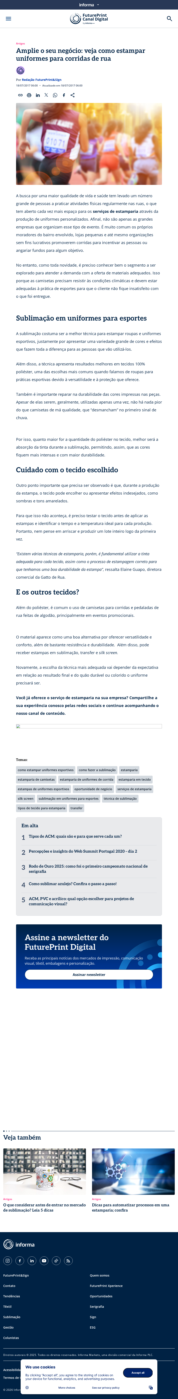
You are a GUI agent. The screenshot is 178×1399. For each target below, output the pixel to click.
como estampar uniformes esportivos (46, 770)
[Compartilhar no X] (46, 95)
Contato (9, 1286)
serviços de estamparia (134, 789)
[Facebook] (19, 1260)
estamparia (129, 770)
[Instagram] (7, 1260)
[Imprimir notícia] (29, 95)
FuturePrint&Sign (16, 1275)
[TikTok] (56, 1260)
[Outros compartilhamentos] (72, 95)
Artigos (20, 43)
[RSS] (68, 1260)
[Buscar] (169, 18)
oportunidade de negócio (93, 789)
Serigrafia (97, 1307)
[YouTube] (44, 1260)
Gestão (8, 1327)
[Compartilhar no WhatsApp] (55, 95)
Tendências (11, 1296)
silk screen (25, 798)
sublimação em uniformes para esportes (69, 798)
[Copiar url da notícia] (20, 95)
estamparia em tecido (135, 779)
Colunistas (11, 1338)
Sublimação (11, 1317)
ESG (93, 1327)
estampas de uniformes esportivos (43, 789)
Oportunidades (101, 1296)
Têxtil (7, 1307)
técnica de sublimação (120, 798)
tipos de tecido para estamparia (41, 808)
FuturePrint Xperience (106, 1286)
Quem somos (99, 1275)
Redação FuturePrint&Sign (41, 80)
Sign (93, 1317)
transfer (76, 808)
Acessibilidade (13, 1370)
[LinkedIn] (32, 1260)
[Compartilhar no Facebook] (63, 95)
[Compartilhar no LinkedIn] (37, 95)
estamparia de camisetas (36, 779)
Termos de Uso (14, 1378)
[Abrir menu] (8, 18)
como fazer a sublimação (97, 770)
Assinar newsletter (89, 974)
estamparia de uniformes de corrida (86, 779)
